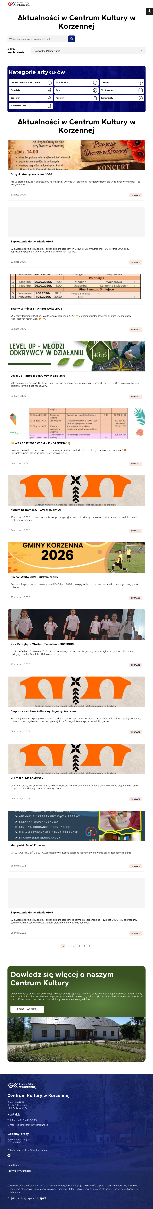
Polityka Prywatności (19, 1170)
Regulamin (13, 1164)
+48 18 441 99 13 (26, 1120)
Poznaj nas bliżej (27, 1009)
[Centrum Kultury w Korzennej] (21, 1086)
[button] (143, 14)
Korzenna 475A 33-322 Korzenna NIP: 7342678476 (17, 1105)
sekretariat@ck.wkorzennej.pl (32, 1124)
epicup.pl (33, 1198)
